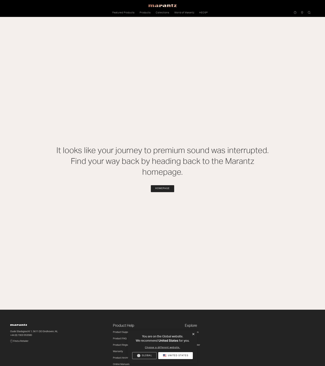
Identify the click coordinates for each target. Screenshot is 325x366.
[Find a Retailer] (302, 12)
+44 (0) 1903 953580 (21, 335)
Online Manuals (121, 364)
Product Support (122, 332)
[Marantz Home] (162, 5)
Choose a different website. (162, 347)
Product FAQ (120, 338)
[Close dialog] (193, 334)
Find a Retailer (20, 341)
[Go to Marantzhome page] (60, 325)
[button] (123, 12)
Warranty (118, 351)
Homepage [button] (162, 188)
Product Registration (124, 345)
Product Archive (121, 358)
